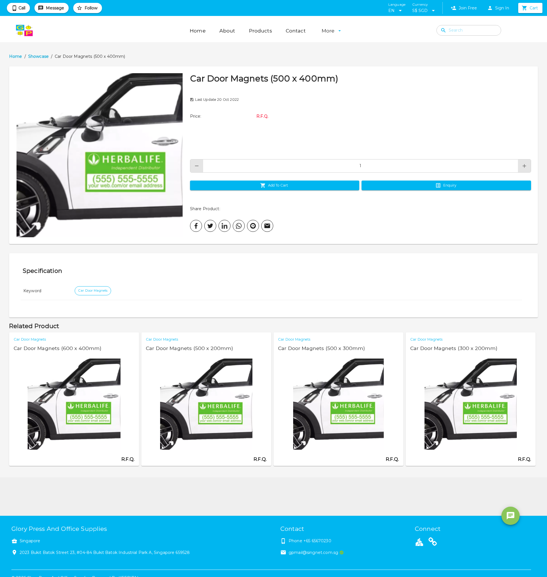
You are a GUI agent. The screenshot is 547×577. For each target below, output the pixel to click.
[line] (253, 226)
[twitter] (210, 226)
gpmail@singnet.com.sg (313, 552)
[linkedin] (224, 226)
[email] (267, 226)
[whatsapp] (239, 226)
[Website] (432, 542)
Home (15, 56)
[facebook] (196, 226)
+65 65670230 (317, 540)
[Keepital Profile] (419, 541)
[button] (99, 155)
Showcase (38, 56)
